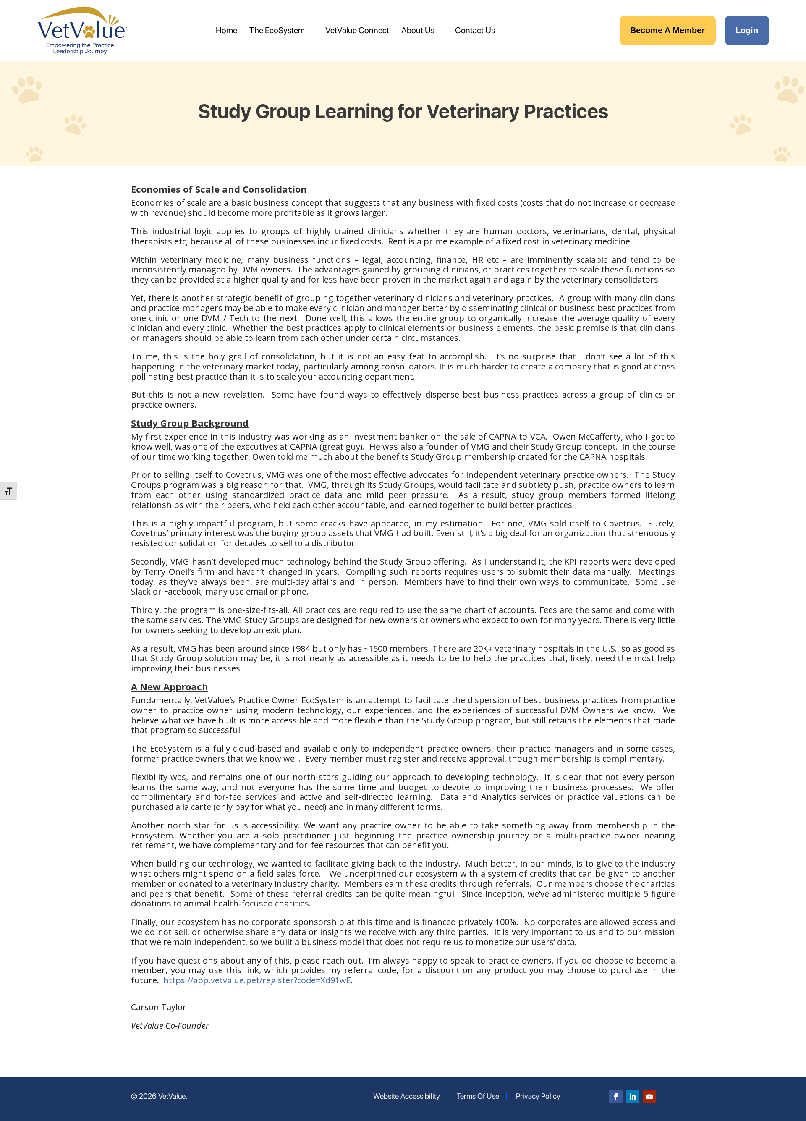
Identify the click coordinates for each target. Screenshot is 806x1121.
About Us (417, 30)
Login (746, 30)
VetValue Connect (357, 30)
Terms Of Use (478, 1096)
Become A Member (667, 30)
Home (226, 30)
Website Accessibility (406, 1096)
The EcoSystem (277, 30)
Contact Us (475, 30)
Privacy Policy (538, 1096)
